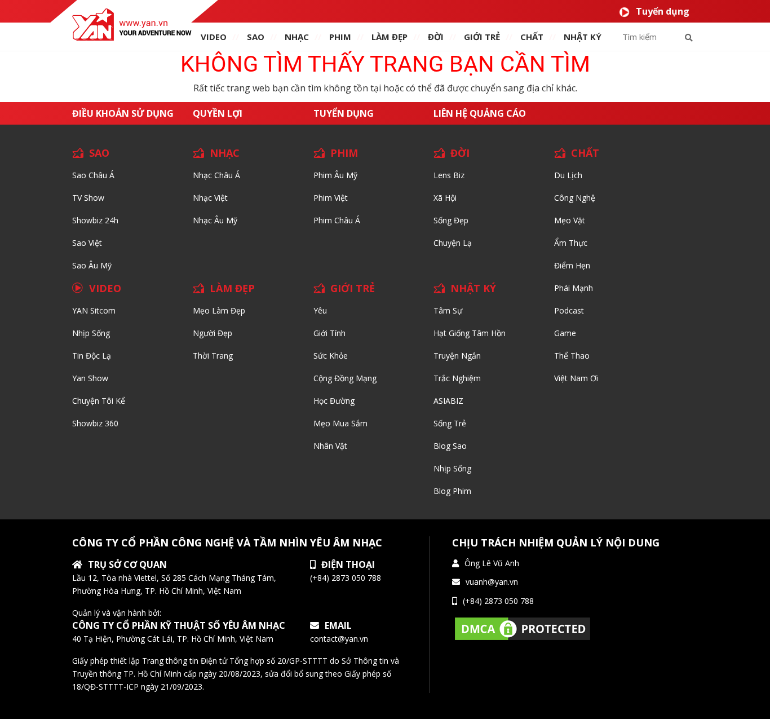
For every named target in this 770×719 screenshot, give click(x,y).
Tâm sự (447, 310)
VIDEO (214, 36)
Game (565, 333)
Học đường (334, 400)
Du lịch (568, 175)
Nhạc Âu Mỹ (215, 220)
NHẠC (297, 36)
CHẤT (585, 153)
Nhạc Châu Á (216, 175)
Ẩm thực (570, 242)
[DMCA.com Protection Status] (522, 628)
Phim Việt (330, 197)
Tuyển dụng (662, 11)
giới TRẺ (482, 36)
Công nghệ (574, 197)
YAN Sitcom (94, 310)
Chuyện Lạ (452, 242)
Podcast (569, 310)
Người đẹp (212, 333)
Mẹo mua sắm (340, 423)
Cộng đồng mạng (345, 378)
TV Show (88, 197)
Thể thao (572, 355)
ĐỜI (436, 36)
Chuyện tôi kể (98, 400)
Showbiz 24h (95, 220)
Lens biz (448, 175)
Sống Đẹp (450, 220)
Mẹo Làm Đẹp (219, 310)
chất (531, 36)
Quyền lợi (217, 113)
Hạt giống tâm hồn (469, 333)
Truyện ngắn (457, 355)
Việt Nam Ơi (576, 378)
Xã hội (445, 197)
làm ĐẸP (389, 36)
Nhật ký (582, 36)
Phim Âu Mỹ (335, 175)
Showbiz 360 (95, 423)
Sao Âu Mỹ (92, 265)
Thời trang (213, 355)
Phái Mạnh (573, 288)
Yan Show (90, 378)
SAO (255, 36)
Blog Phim (452, 491)
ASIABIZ (448, 400)
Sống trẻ (449, 423)
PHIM (340, 36)
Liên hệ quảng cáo (479, 113)
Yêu (320, 310)
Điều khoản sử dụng (123, 113)
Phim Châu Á (336, 220)
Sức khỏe (330, 355)
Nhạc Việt (210, 197)
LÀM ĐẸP (232, 288)
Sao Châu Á (93, 175)
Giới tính (329, 333)
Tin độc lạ (91, 355)
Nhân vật (330, 445)
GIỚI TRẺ (352, 288)
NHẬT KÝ (473, 288)
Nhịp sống (91, 333)
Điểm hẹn (572, 265)
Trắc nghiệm (457, 378)
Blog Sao (450, 445)
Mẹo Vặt (569, 220)
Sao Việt (87, 242)
